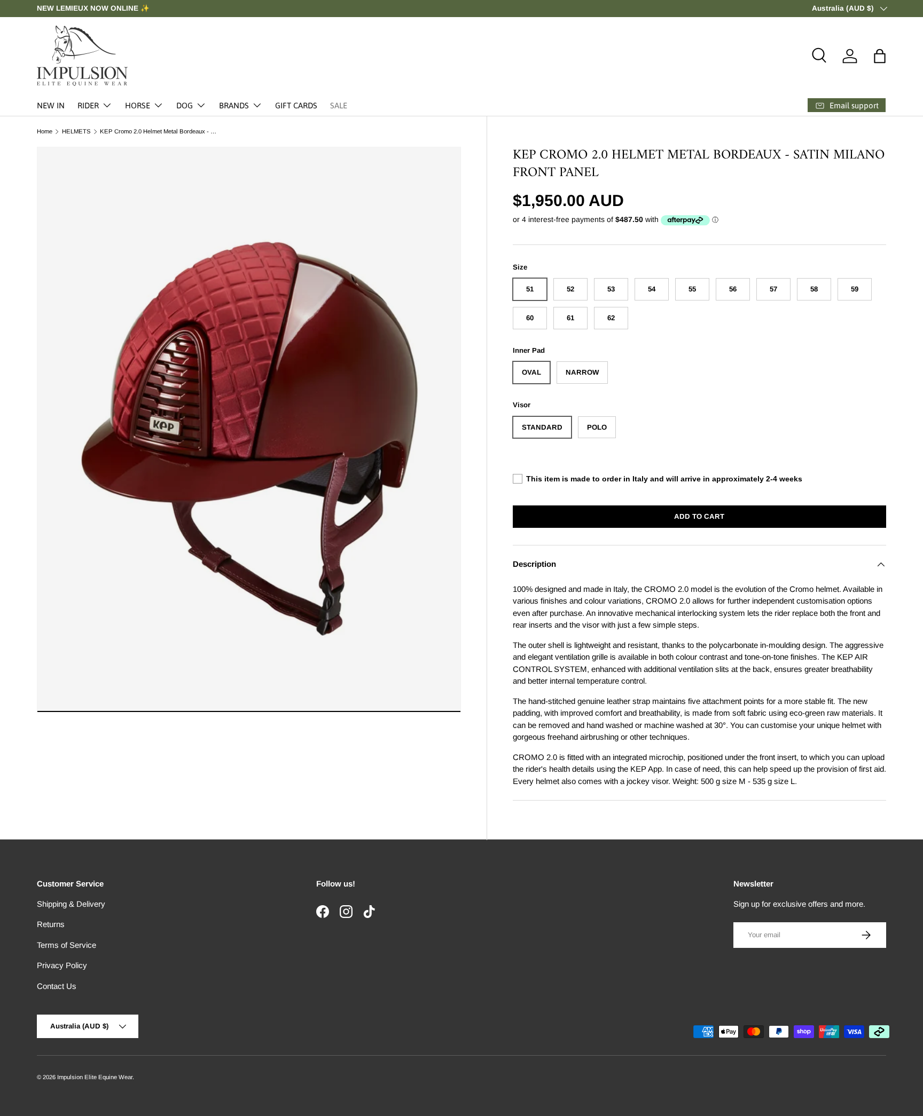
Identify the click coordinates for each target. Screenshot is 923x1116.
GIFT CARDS (296, 105)
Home (44, 131)
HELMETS (76, 131)
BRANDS (234, 105)
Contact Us (56, 986)
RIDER (88, 105)
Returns (51, 924)
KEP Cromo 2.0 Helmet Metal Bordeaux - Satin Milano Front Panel (160, 131)
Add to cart (699, 516)
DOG (184, 105)
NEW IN (51, 105)
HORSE (137, 105)
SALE (338, 105)
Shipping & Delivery (71, 903)
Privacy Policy (62, 965)
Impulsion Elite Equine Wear (94, 1077)
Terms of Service (66, 944)
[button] (879, 56)
